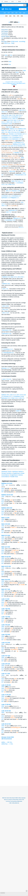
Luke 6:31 (22, 110)
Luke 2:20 (4, 625)
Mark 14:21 (4, 566)
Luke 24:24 (9, 127)
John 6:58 (12, 171)
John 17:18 (16, 120)
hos (11, 55)
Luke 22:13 (4, 724)
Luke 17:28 (4, 704)
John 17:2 (8, 191)
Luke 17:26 (11, 115)
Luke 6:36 (4, 663)
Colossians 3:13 (6, 118)
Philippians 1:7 (14, 197)
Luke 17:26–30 (6, 379)
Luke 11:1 (20, 130)
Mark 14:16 (4, 556)
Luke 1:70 (5, 288)
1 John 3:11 (4, 166)
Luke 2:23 (4, 634)
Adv (11, 483)
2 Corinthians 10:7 (16, 117)
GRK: (3, 485)
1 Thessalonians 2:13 (20, 174)
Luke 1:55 (4, 608)
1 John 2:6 (14, 118)
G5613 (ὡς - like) (9, 43)
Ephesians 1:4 (5, 197)
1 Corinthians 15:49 (18, 396)
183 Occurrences (6, 738)
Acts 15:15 (14, 146)
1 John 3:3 (21, 398)
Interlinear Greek (6, 471)
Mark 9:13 (4, 535)
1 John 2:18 (8, 122)
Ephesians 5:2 (5, 398)
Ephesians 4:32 (6, 330)
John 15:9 (10, 120)
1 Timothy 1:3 (17, 152)
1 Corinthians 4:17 (18, 142)
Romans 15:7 (21, 134)
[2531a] (26, 401)
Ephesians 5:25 (6, 333)
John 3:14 (18, 115)
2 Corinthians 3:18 (10, 220)
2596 (24, 70)
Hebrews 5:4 (16, 218)
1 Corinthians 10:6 (16, 135)
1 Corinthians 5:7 (16, 196)
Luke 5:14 (4, 642)
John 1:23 (4, 132)
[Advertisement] (14, 777)
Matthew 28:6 (22, 129)
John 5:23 (10, 132)
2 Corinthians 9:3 (16, 137)
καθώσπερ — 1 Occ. (7, 744)
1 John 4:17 (16, 122)
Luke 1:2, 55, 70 (12, 130)
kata (6, 55)
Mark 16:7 (4, 130)
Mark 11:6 (13, 277)
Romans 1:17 (21, 146)
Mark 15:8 (4, 579)
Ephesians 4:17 (16, 139)
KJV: (2, 490)
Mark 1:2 (4, 517)
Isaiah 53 (18, 411)
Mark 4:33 (14, 181)
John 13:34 (5, 306)
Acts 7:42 (7, 146)
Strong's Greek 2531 (7, 737)
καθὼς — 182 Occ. (6, 742)
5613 (17, 72)
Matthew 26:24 (17, 144)
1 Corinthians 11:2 (7, 349)
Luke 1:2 (4, 599)
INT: (2, 492)
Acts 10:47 (17, 132)
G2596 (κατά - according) (18, 41)
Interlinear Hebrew (17, 471)
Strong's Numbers (6, 473)
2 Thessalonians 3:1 (8, 352)
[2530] (2, 401)
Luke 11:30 (4, 115)
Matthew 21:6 (13, 129)
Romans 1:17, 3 (6, 368)
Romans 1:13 (13, 134)
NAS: (2, 488)
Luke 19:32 (20, 277)
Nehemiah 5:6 (13, 210)
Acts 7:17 (20, 181)
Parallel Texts (14, 476)
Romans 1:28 (16, 191)
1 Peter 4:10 (11, 184)
